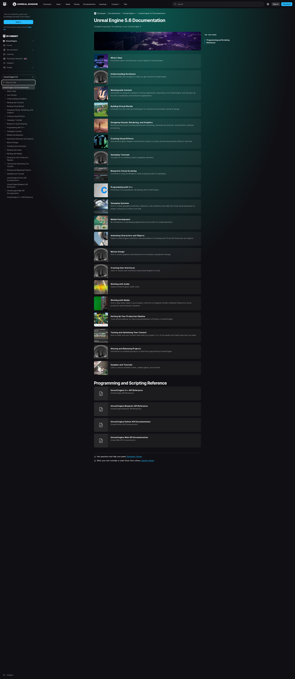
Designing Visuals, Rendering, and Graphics (20, 111)
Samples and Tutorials (15, 174)
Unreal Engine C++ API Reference (20, 197)
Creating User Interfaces (16, 146)
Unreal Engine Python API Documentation (17, 179)
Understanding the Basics (17, 99)
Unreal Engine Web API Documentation (15, 192)
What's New (11, 91)
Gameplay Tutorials (14, 120)
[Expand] (5, 91)
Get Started (11, 95)
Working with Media (14, 154)
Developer (101, 13)
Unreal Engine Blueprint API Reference (17, 185)
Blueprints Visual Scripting (17, 124)
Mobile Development (15, 135)
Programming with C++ (15, 127)
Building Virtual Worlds (15, 106)
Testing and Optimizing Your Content (18, 165)
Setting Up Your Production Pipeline (17, 158)
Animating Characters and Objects (20, 139)
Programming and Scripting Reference (217, 41)
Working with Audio (14, 150)
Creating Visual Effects (16, 116)
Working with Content (15, 103)
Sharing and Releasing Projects (19, 170)
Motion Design (12, 142)
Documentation (114, 13)
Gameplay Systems (14, 131)
